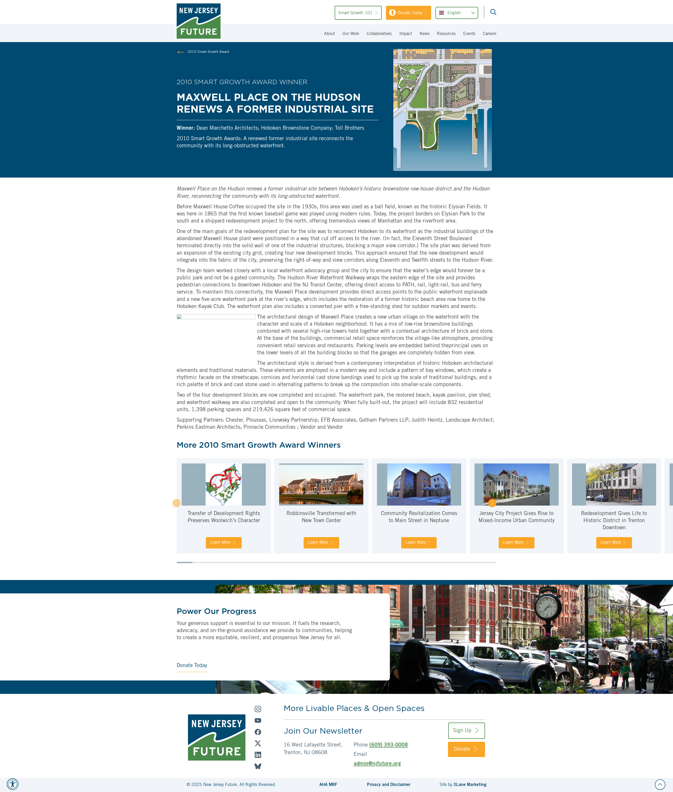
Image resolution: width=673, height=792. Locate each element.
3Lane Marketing (469, 785)
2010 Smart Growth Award (208, 52)
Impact (405, 34)
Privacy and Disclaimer (389, 785)
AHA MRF (328, 785)
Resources (446, 34)
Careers (489, 34)
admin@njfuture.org (377, 764)
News (425, 34)
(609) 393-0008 (388, 745)
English (454, 13)
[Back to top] (660, 784)
